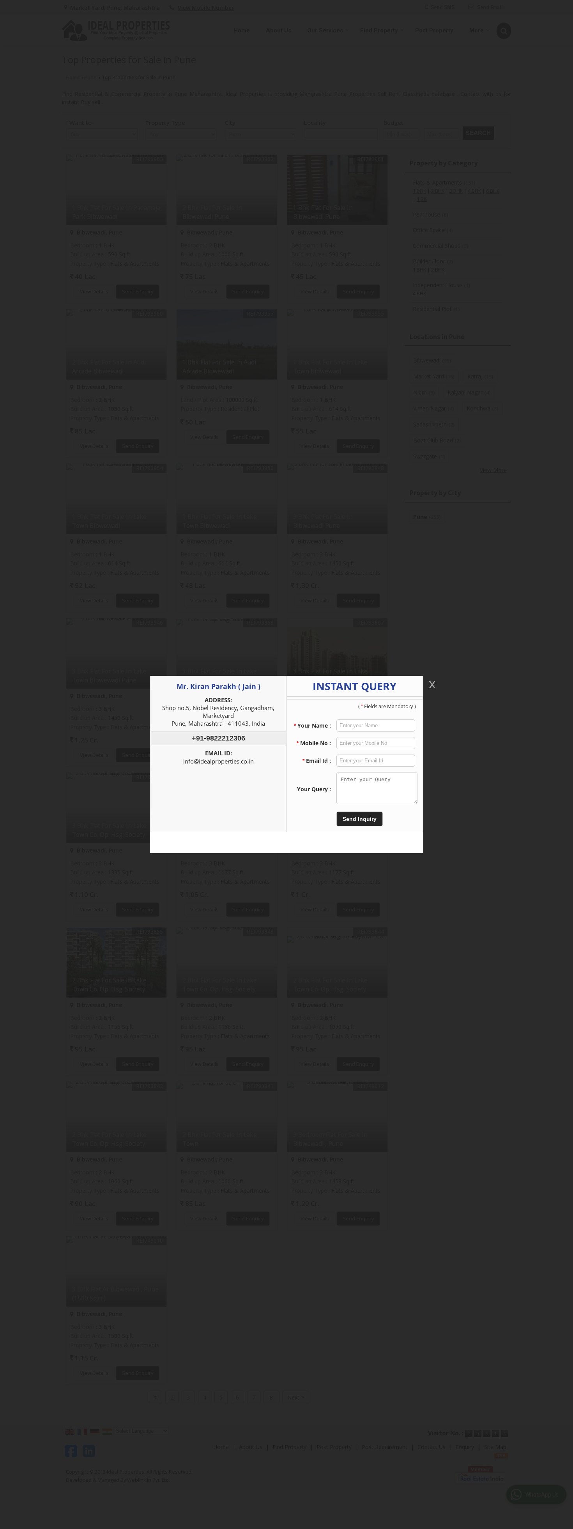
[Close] (431, 684)
